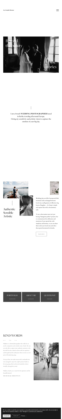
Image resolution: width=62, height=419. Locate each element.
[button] (57, 10)
